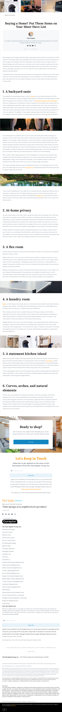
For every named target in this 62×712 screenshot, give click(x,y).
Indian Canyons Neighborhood (11, 565)
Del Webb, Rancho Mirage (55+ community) (14, 598)
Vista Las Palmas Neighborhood (11, 587)
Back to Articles (10, 15)
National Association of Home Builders (46, 101)
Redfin (4, 304)
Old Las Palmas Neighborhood (11, 573)
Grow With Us (6, 559)
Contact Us (5, 557)
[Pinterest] (9, 514)
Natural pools (29, 167)
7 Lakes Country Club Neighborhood (12, 581)
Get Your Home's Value (8, 540)
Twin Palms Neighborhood (9, 584)
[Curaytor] (9, 523)
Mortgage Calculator (8, 551)
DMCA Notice (6, 590)
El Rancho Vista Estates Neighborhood (13, 562)
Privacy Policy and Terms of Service (31, 489)
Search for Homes (7, 532)
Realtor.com (40, 195)
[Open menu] (60, 3)
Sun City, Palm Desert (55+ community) (13, 595)
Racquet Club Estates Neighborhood (12, 576)
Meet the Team (6, 535)
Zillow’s (33, 96)
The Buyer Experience (8, 548)
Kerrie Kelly (49, 361)
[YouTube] (12, 514)
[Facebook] (3, 514)
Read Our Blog (6, 546)
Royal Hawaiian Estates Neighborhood (13, 579)
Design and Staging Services (10, 600)
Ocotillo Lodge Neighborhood (10, 570)
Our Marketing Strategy (9, 543)
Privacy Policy (6, 603)
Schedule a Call (6, 554)
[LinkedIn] (6, 514)
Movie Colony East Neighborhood (11, 568)
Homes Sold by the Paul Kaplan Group (13, 592)
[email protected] (13, 614)
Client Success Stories (8, 538)
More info (13, 705)
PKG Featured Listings (8, 529)
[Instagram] (15, 514)
